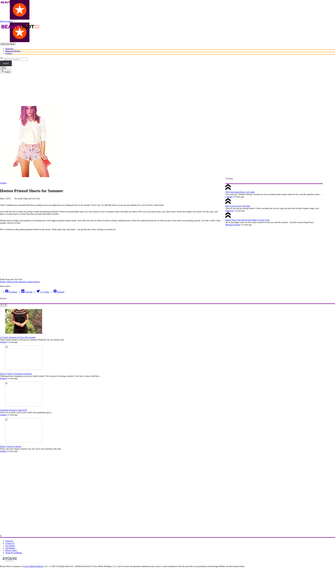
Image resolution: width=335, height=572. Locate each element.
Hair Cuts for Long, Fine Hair (237, 206)
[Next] (5, 305)
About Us (9, 541)
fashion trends (12, 282)
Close (3, 68)
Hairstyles (9, 48)
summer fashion (33, 282)
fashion (3, 282)
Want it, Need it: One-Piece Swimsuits (16, 374)
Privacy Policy (11, 550)
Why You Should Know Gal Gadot (240, 192)
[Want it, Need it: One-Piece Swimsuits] (23, 369)
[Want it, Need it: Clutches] (23, 442)
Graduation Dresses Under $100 (13, 410)
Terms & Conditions (13, 553)
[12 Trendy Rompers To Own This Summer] (23, 333)
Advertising (10, 548)
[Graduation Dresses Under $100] (23, 406)
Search (6, 63)
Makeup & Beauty (13, 51)
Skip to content (6, 21)
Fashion (8, 53)
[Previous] (1, 305)
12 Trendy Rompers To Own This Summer (18, 337)
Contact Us (10, 543)
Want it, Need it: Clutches (10, 446)
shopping (22, 282)
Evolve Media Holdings (33, 566)
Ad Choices (10, 546)
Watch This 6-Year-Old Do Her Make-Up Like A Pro (247, 220)
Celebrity (229, 197)
